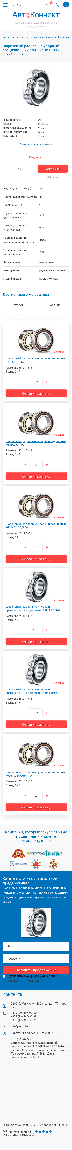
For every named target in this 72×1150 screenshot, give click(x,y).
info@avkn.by (19, 1026)
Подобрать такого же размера (36, 144)
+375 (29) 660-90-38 (24, 1016)
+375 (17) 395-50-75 (24, 1020)
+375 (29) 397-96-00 (24, 1012)
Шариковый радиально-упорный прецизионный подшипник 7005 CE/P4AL (33, 608)
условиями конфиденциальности (32, 976)
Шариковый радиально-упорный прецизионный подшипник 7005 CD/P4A (32, 691)
